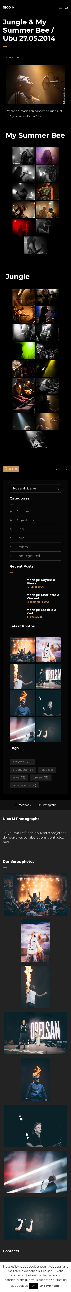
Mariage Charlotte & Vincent (43, 596)
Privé (20, 538)
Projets (22, 547)
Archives (23, 511)
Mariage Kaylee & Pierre (41, 581)
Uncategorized (28, 556)
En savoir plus (49, 1285)
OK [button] (33, 1285)
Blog (20, 529)
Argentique (25, 520)
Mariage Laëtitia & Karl (41, 611)
